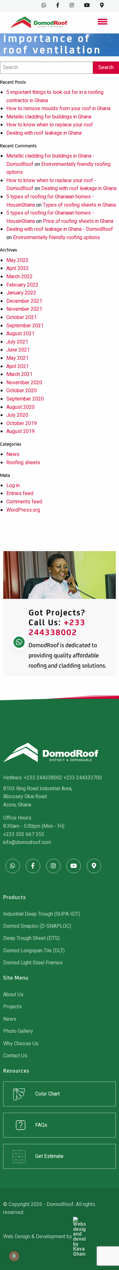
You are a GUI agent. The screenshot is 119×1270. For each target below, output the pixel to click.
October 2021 (21, 317)
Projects (12, 1007)
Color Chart (47, 1094)
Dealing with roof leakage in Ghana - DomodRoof (59, 229)
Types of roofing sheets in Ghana (79, 205)
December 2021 (24, 301)
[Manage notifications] (14, 1256)
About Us (13, 994)
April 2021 (17, 366)
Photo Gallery (18, 1031)
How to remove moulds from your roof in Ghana (58, 108)
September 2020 (25, 399)
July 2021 (17, 342)
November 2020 (24, 383)
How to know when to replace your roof (49, 125)
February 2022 (22, 285)
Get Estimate (49, 1156)
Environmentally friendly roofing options (56, 237)
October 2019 (21, 423)
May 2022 (17, 260)
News (12, 454)
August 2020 (20, 407)
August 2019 (20, 431)
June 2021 (18, 350)
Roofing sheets (23, 462)
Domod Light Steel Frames (33, 963)
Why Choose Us (20, 1043)
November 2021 (24, 309)
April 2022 (17, 268)
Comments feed (24, 502)
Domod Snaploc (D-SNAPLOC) (37, 926)
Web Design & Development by (38, 1236)
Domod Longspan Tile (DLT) (34, 950)
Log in (13, 485)
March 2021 (19, 374)
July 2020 (17, 415)
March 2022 (19, 276)
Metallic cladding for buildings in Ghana (48, 117)
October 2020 (21, 390)
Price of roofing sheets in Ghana (78, 221)
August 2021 (20, 333)
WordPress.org (23, 510)
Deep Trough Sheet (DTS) (31, 938)
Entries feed (19, 493)
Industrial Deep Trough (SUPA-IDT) (41, 914)
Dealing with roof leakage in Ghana (44, 133)
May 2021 (17, 358)
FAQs (41, 1125)
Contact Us (15, 1056)
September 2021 (25, 326)
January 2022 (21, 293)
